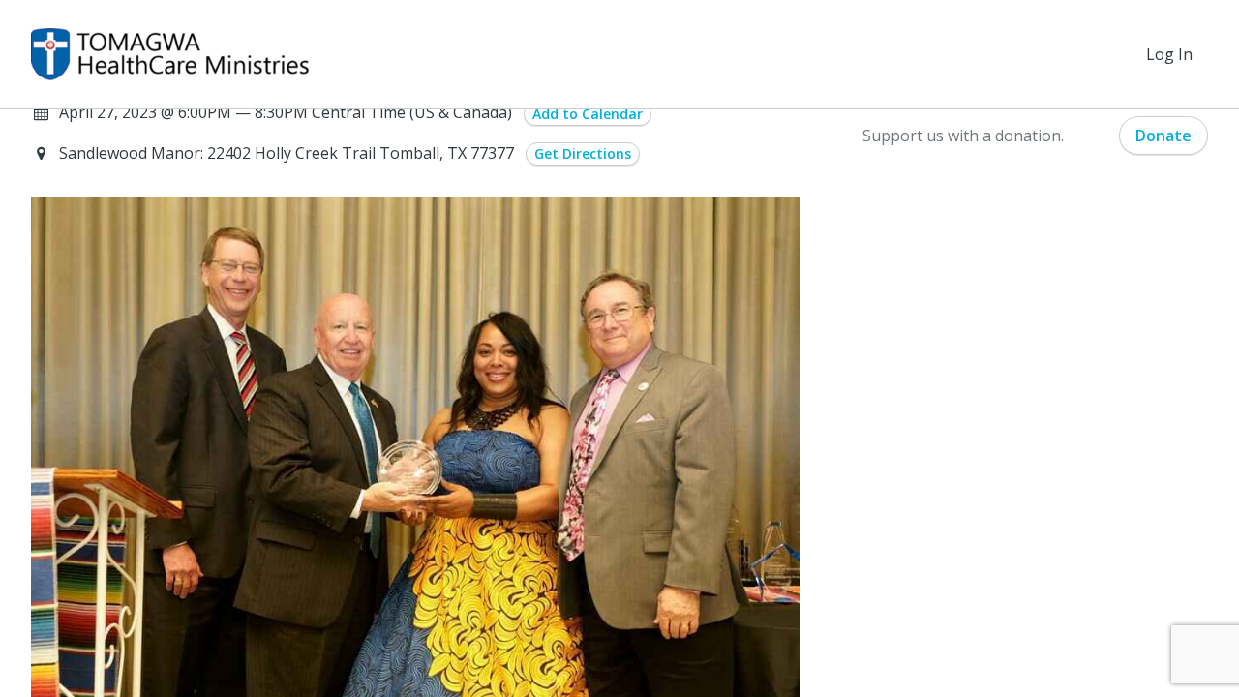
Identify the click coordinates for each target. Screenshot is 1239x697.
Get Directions (582, 153)
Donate (1163, 135)
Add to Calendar (587, 114)
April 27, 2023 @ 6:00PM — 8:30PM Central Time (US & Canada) (285, 112)
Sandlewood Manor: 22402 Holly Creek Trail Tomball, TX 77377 (288, 153)
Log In (1169, 54)
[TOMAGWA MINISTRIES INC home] (170, 54)
